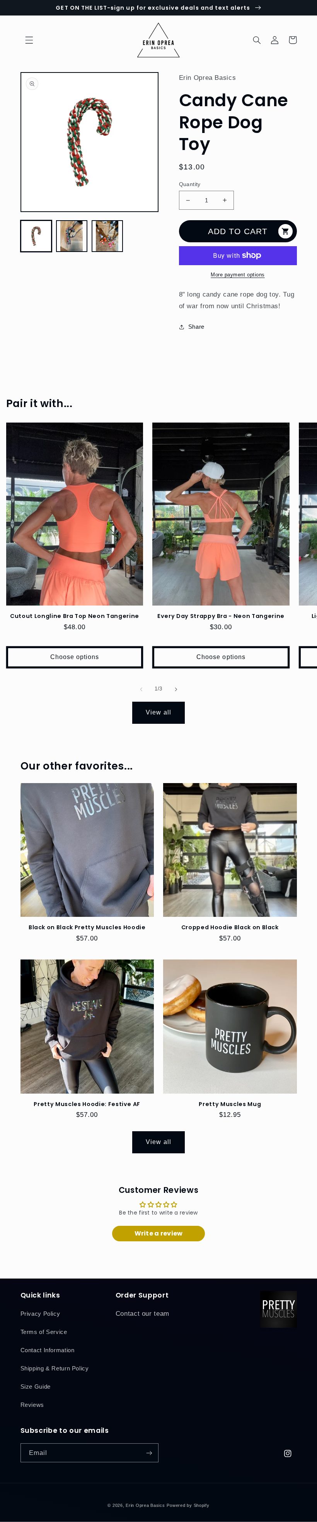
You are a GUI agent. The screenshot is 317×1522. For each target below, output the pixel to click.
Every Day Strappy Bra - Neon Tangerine (221, 616)
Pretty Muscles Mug (230, 1104)
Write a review (159, 1233)
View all (158, 712)
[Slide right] (175, 689)
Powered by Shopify (188, 1505)
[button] (29, 40)
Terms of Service (43, 1332)
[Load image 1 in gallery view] (36, 236)
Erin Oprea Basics (145, 1505)
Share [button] (196, 327)
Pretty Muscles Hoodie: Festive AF (87, 1104)
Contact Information (47, 1350)
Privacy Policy (40, 1314)
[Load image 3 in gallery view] (107, 236)
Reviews (32, 1405)
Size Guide (35, 1387)
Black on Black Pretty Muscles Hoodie (87, 927)
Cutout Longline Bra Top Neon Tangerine (74, 616)
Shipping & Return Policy (54, 1368)
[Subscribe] (149, 1452)
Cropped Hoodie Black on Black (230, 927)
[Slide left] (141, 689)
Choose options (74, 657)
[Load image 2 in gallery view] (72, 236)
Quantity (190, 184)
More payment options (238, 275)
